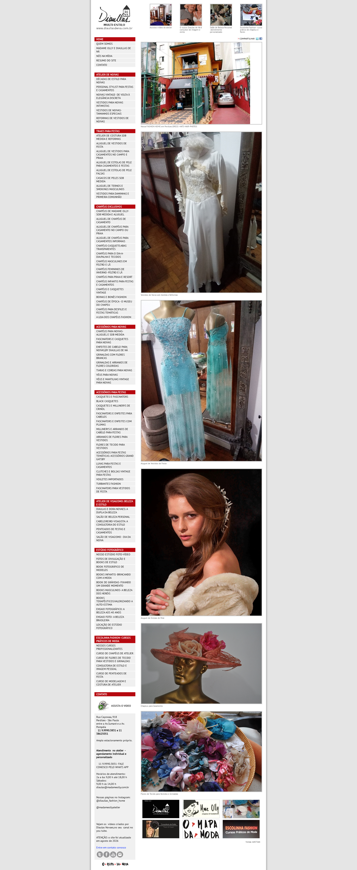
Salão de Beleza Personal (113, 517)
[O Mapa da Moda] (114, 865)
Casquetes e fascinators (112, 396)
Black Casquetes (107, 401)
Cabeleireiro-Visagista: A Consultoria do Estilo (112, 523)
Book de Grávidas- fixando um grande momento (113, 584)
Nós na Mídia (104, 56)
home (99, 39)
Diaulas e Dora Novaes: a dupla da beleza (112, 510)
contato (101, 65)
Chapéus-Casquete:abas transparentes (111, 247)
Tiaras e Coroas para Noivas (114, 370)
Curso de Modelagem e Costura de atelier (111, 683)
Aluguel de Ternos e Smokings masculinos (110, 187)
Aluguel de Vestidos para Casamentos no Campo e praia (112, 155)
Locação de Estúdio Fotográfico (109, 626)
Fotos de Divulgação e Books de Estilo (110, 560)
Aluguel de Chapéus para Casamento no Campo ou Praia (112, 230)
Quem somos (104, 43)
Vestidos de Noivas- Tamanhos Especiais (108, 112)
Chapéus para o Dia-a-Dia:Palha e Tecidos (109, 255)
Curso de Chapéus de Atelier (114, 653)
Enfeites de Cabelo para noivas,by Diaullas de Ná (112, 348)
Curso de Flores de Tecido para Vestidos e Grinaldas (113, 659)
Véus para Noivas (107, 374)
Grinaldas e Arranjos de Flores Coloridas (112, 364)
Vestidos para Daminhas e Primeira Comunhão (112, 195)
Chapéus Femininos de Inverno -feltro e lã (110, 270)
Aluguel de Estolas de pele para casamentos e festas (114, 164)
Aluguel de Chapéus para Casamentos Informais (112, 239)
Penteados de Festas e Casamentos (110, 530)
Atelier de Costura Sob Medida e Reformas (111, 137)
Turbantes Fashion (108, 483)
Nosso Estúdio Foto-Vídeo (113, 554)
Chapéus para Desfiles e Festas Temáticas (111, 311)
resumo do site (106, 60)
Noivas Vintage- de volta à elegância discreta (113, 96)
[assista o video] (114, 710)
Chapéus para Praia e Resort (114, 277)
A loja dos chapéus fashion (113, 317)
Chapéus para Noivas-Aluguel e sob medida (110, 333)
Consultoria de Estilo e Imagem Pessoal (111, 667)
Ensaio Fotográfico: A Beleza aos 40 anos (110, 610)
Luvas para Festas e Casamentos (108, 465)
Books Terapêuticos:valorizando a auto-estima (114, 601)
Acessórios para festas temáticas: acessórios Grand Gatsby (115, 456)
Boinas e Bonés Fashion (111, 297)
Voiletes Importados (109, 479)
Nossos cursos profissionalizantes (109, 647)
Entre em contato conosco (111, 847)
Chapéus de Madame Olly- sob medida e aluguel (112, 212)
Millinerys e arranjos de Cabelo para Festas (112, 430)
